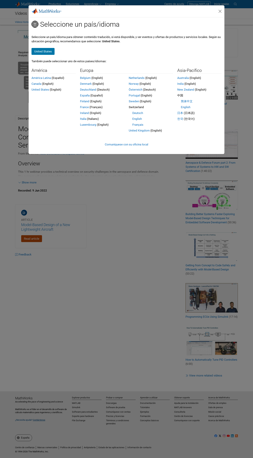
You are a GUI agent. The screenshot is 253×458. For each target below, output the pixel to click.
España (85, 95)
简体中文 (187, 101)
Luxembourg (88, 124)
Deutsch (137, 113)
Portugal (134, 95)
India (180, 83)
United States (40, 89)
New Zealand (185, 89)
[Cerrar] (220, 11)
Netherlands (137, 78)
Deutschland (88, 89)
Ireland (84, 113)
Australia (183, 78)
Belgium (85, 78)
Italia (83, 119)
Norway (134, 83)
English (137, 119)
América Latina (41, 78)
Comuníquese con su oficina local (126, 144)
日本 (180, 113)
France (84, 107)
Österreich (135, 89)
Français (137, 124)
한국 (180, 119)
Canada (36, 83)
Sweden (134, 101)
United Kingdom (139, 130)
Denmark (86, 83)
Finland (84, 101)
